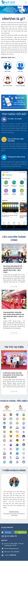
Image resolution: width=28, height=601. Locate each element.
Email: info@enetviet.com (12, 548)
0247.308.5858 (15, 551)
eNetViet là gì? (13, 19)
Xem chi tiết (14, 286)
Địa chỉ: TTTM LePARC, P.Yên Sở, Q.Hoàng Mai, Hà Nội (14, 544)
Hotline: (10, 555)
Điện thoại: (11, 551)
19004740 (13, 555)
